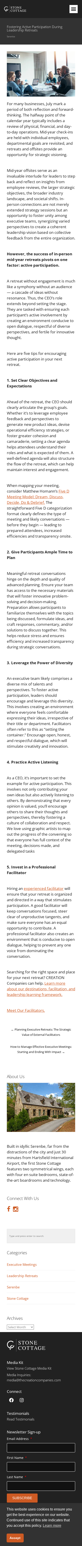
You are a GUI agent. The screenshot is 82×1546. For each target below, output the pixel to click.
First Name (15, 1458)
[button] (73, 9)
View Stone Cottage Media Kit (29, 1368)
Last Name (15, 1477)
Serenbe (11, 37)
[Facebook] (11, 1400)
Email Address (18, 1439)
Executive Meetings (22, 1264)
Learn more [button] (52, 1525)
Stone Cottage (17, 1298)
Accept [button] (15, 1538)
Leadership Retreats (22, 1275)
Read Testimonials (20, 1419)
